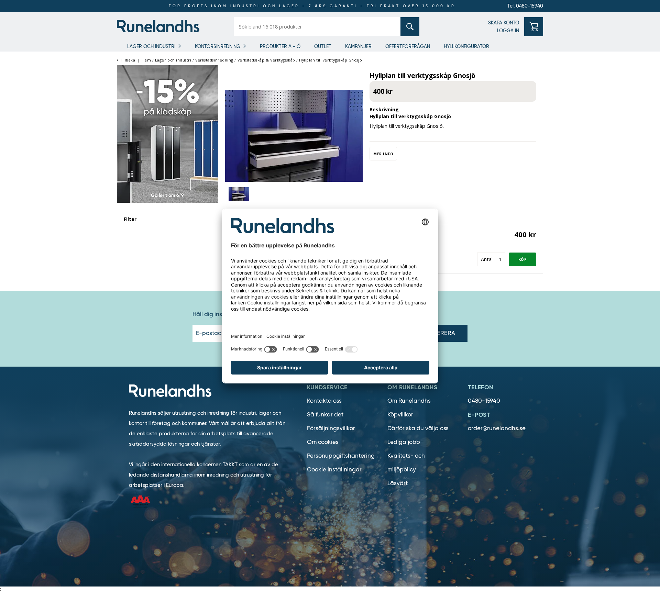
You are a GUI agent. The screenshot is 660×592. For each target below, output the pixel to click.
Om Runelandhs (409, 400)
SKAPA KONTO (503, 23)
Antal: (487, 259)
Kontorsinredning (217, 46)
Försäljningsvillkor (331, 428)
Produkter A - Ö (280, 46)
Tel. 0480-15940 (525, 6)
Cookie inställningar (334, 469)
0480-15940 (484, 400)
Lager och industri (151, 46)
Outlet (322, 46)
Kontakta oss (324, 400)
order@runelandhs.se (497, 428)
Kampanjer (358, 46)
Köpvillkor (400, 414)
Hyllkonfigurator (466, 46)
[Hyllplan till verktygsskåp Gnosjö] (294, 135)
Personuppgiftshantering (341, 455)
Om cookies (323, 442)
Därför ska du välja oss (418, 428)
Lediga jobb (403, 442)
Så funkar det (325, 414)
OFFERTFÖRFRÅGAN (407, 46)
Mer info (383, 153)
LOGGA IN (508, 30)
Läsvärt (397, 483)
